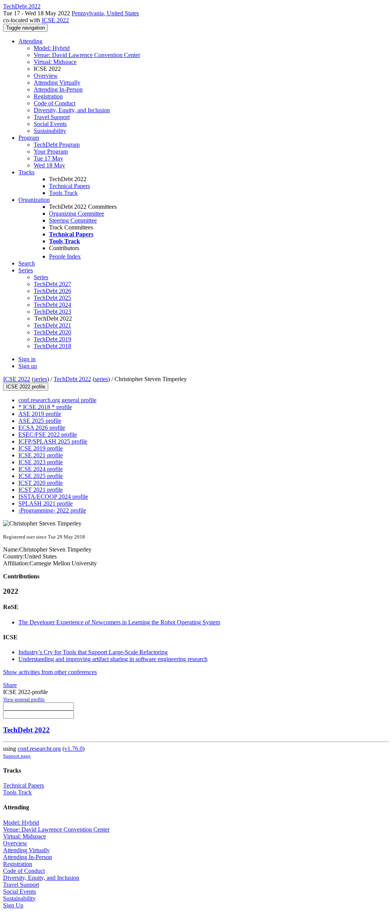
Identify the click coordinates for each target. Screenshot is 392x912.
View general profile (24, 699)
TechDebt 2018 (52, 346)
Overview (46, 75)
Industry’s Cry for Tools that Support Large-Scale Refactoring (93, 652)
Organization (34, 199)
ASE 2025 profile (39, 421)
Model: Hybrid (52, 48)
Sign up (27, 366)
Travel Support (52, 117)
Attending (30, 41)
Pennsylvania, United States (105, 13)
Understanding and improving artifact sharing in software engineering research (112, 659)
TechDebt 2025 (52, 298)
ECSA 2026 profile (41, 427)
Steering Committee (73, 220)
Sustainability (50, 131)
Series (41, 277)
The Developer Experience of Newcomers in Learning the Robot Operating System (119, 622)
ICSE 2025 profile (40, 476)
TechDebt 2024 (52, 304)
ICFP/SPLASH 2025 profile (52, 441)
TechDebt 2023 (52, 311)
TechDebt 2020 (52, 332)
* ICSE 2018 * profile (45, 407)
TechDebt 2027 (52, 284)
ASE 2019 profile (39, 414)
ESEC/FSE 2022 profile (47, 434)
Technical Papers (69, 186)
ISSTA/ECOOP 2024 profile (53, 496)
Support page (17, 756)
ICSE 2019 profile (40, 448)
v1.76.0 (73, 748)
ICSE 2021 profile (40, 455)
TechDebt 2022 (72, 379)
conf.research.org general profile (57, 400)
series (40, 379)
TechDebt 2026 (52, 291)
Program (28, 137)
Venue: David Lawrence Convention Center (87, 55)
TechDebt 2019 (52, 339)
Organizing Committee (76, 213)
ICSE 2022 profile (25, 387)
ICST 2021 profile (40, 489)
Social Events (50, 124)
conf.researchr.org (39, 748)
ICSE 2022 (55, 20)
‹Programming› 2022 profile (52, 510)
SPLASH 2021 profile (45, 503)
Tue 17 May (48, 158)
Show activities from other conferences (50, 672)
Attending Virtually (57, 82)
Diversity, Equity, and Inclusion (72, 110)
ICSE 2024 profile (40, 469)
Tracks (26, 172)
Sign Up (13, 905)
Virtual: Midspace (55, 62)
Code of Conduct (54, 103)
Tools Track (63, 193)
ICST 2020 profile (40, 483)
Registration (48, 96)
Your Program (51, 151)
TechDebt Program (57, 144)
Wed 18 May (49, 165)
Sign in (27, 359)
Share (10, 685)
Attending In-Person (58, 89)
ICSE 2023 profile (40, 462)
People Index (65, 256)
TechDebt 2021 (52, 325)
